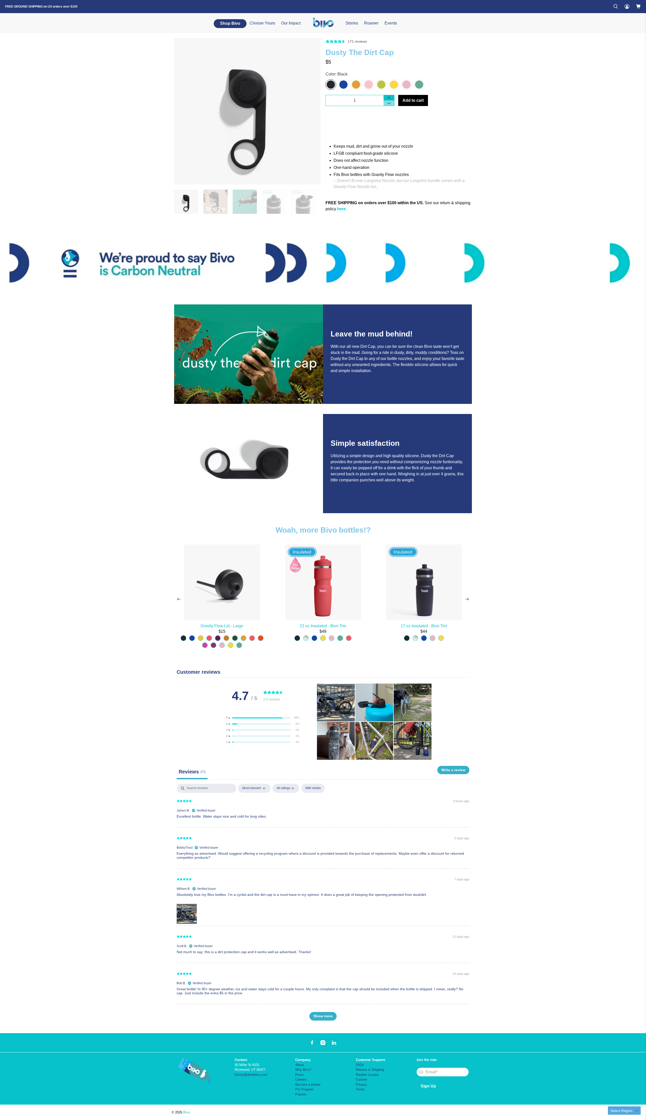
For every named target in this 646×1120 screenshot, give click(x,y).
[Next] (467, 599)
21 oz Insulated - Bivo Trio (323, 626)
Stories (351, 23)
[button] (262, 717)
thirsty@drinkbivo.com (251, 1075)
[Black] (331, 84)
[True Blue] (343, 84)
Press (299, 1075)
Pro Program (304, 1089)
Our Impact (291, 23)
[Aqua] (419, 84)
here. (342, 209)
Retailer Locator (367, 1075)
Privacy (361, 1084)
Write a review (453, 770)
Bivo (186, 1112)
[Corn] (394, 84)
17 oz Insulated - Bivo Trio (424, 626)
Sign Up (428, 1086)
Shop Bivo (230, 23)
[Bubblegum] (406, 84)
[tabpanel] (323, 905)
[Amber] (356, 84)
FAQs (360, 1065)
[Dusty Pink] (368, 84)
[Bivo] (323, 23)
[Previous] (178, 599)
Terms (360, 1089)
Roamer (371, 23)
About (299, 1065)
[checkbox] (313, 788)
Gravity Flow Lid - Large (222, 626)
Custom (361, 1079)
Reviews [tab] (192, 771)
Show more (323, 1016)
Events (391, 23)
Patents (301, 1094)
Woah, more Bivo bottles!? (323, 530)
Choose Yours (262, 23)
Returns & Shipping (370, 1070)
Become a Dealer (307, 1084)
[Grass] (381, 84)
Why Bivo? (303, 1070)
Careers (301, 1079)
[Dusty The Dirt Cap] (247, 111)
